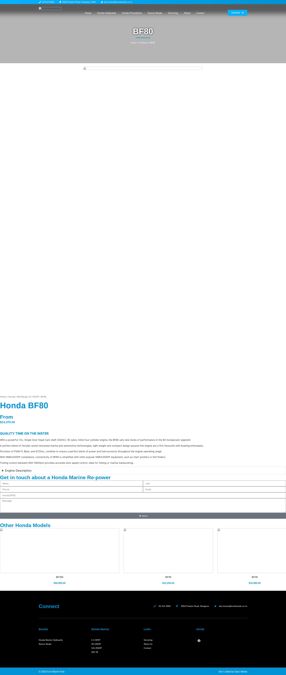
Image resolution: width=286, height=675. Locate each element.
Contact (200, 13)
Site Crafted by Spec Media (232, 671)
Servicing (173, 13)
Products (143, 43)
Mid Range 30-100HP (28, 396)
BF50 (168, 577)
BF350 (59, 577)
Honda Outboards (106, 13)
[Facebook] (199, 640)
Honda (11, 396)
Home (88, 13)
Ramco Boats (155, 13)
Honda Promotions (132, 13)
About (187, 13)
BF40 (255, 577)
